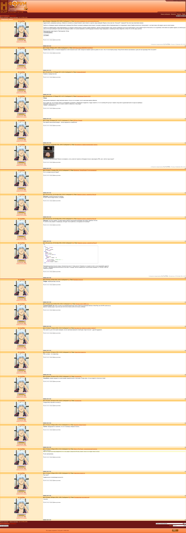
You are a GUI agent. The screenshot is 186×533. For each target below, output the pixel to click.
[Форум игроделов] (8, 12)
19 (69, 473)
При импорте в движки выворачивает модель (86, 144)
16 (70, 400)
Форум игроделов (4, 17)
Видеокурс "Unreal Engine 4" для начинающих (85, 170)
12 (71, 303)
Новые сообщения (165, 14)
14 (70, 352)
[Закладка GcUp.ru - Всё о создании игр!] (19, 12)
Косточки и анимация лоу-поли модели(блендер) (87, 21)
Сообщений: (21, 40)
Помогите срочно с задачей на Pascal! (86, 194)
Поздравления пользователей (81, 497)
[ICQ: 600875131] (50, 70)
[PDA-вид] (21, 12)
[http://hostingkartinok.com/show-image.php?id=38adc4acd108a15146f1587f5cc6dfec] (48, 158)
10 (73, 243)
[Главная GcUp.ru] (4, 12)
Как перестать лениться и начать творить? (85, 328)
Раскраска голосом (78, 279)
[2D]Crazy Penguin (77, 120)
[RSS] (22, 12)
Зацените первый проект (80, 424)
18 (14, 16)
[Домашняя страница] (48, 70)
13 (69, 328)
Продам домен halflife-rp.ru (82, 303)
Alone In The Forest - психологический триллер (85, 449)
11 (68, 279)
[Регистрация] (12, 12)
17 (13, 16)
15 (70, 376)
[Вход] (16, 12)
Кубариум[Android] (81, 72)
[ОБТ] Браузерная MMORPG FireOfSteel (83, 48)
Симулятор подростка (80, 352)
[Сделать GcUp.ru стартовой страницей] (18, 12)
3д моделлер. (78, 376)
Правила (179, 14)
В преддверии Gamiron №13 (83, 96)
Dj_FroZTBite (21, 21)
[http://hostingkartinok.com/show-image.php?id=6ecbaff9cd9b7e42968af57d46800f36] (48, 151)
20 (69, 497)
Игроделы (173, 14)
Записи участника (14, 17)
